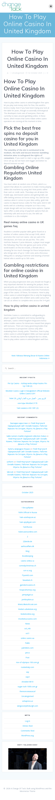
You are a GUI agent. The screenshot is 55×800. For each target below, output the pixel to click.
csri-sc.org (27, 570)
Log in (27, 721)
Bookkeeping (27, 556)
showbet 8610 (27, 681)
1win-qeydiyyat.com (27, 522)
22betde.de (27, 541)
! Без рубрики (27, 507)
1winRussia (27, 527)
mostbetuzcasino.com (27, 619)
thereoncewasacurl (27, 691)
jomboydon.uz (28, 599)
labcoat (10, 472)
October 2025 (27, 492)
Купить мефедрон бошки (19, 449)
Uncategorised (27, 696)
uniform (10, 462)
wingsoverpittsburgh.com (27, 706)
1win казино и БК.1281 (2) (27, 408)
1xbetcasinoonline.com (27, 532)
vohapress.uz (27, 701)
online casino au (27, 638)
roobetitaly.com (27, 667)
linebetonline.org (27, 614)
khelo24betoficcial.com (27, 604)
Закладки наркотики (19, 423)
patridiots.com (28, 648)
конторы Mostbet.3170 (27, 403)
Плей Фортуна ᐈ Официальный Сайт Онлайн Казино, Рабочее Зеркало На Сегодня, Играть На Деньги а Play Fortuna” (27, 441)
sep (27, 672)
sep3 (28, 677)
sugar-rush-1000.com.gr (27, 686)
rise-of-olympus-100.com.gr (27, 662)
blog (27, 551)
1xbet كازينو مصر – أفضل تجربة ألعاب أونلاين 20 (27, 398)
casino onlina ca (27, 561)
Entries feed (27, 726)
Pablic (27, 643)
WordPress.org (27, 735)
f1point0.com (27, 575)
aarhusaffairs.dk (27, 546)
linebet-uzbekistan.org (27, 609)
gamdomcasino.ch (27, 585)
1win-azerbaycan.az (27, 517)
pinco (27, 652)
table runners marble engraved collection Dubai (26, 436)
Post (27, 657)
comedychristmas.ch (27, 565)
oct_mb (27, 628)
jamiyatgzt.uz (27, 594)
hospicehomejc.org (27, 590)
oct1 (27, 633)
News (27, 623)
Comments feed (27, 730)
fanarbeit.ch (27, 580)
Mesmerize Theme (27, 791)
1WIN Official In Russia (27, 512)
